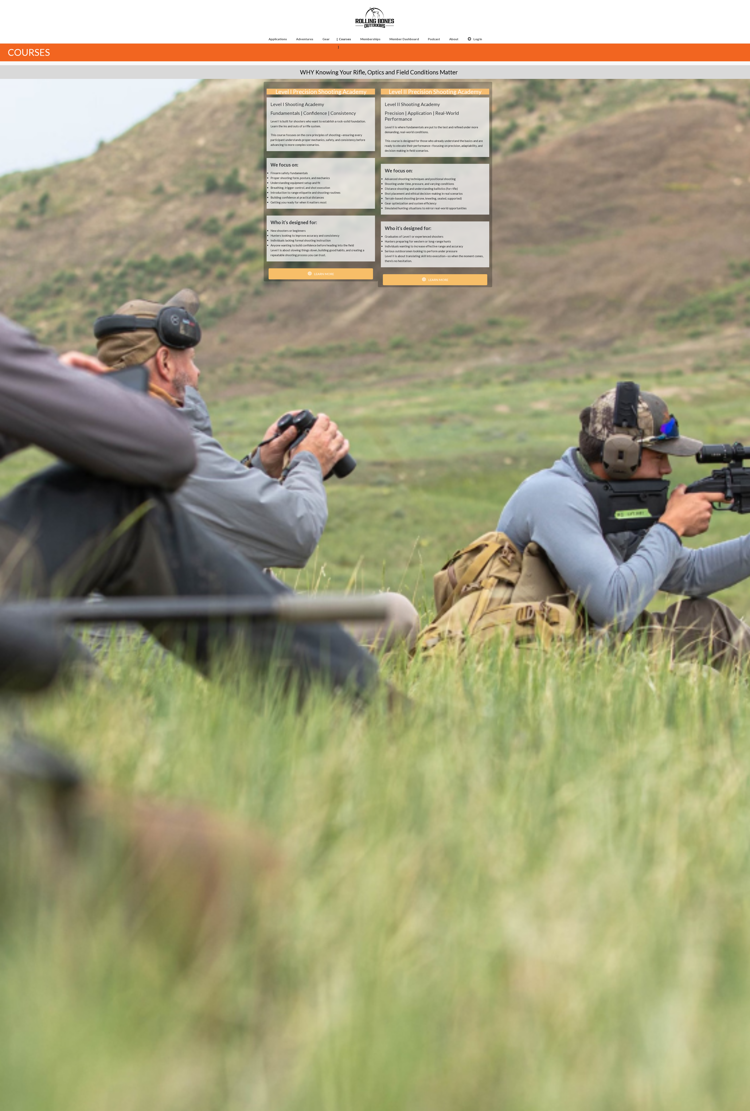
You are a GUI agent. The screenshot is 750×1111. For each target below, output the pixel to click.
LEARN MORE (323, 274)
